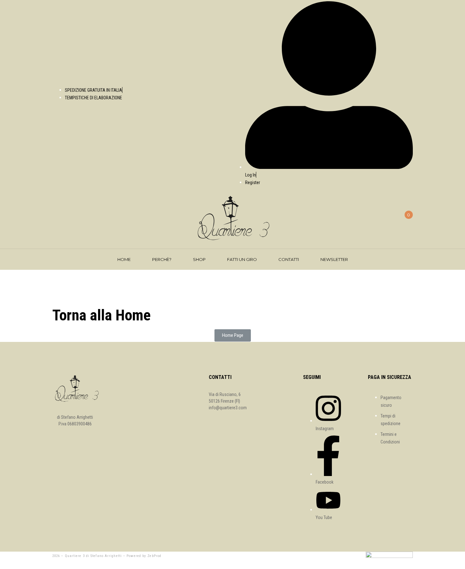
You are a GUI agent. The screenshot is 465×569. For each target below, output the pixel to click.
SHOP (199, 259)
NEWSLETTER (334, 259)
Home (124, 259)
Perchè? (161, 259)
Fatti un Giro (242, 259)
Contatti (288, 259)
